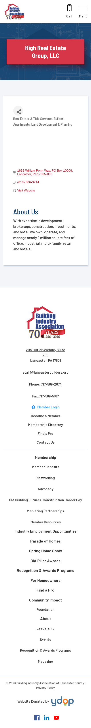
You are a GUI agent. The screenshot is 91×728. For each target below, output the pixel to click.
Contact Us (46, 442)
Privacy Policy (45, 687)
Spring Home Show (45, 550)
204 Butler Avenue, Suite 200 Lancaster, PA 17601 (45, 355)
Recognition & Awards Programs (45, 570)
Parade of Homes (45, 541)
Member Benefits (45, 467)
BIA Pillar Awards (45, 560)
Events (45, 639)
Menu (83, 16)
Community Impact (45, 600)
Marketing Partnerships (45, 511)
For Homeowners (46, 580)
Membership (45, 457)
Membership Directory (45, 424)
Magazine (45, 661)
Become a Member (45, 416)
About (45, 618)
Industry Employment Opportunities (46, 531)
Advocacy (45, 489)
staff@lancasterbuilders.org (45, 372)
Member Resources (45, 522)
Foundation (45, 609)
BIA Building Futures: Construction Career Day (45, 500)
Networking (45, 478)
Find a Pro (45, 433)
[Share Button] (18, 111)
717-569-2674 (51, 384)
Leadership (46, 628)
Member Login (48, 407)
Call (69, 16)
